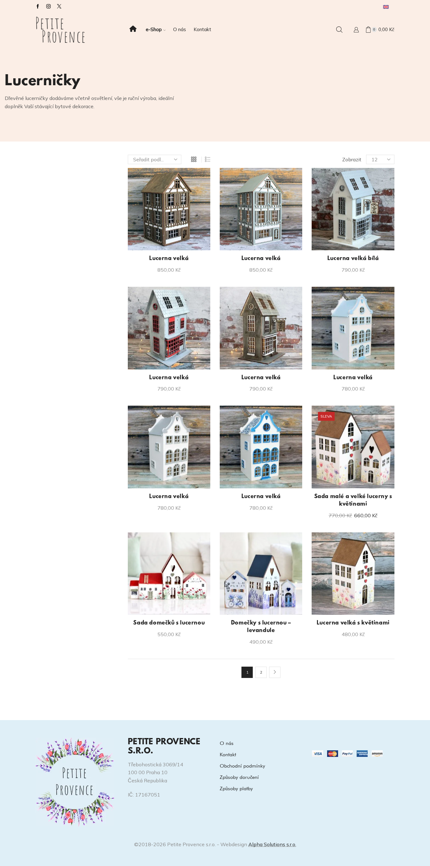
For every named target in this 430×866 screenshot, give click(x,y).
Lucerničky (324, 227)
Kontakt (202, 29)
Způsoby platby (236, 788)
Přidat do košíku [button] (172, 240)
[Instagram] (48, 6)
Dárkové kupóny (330, 185)
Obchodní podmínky (242, 766)
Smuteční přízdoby (333, 249)
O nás (179, 29)
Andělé (320, 174)
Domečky (322, 217)
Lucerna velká (169, 259)
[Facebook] (38, 6)
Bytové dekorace (331, 206)
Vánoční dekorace (332, 259)
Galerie (320, 280)
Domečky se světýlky (335, 195)
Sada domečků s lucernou (169, 623)
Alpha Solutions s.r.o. (272, 844)
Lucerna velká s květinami (353, 623)
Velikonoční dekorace (336, 270)
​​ (133, 29)
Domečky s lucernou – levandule (261, 627)
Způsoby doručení (239, 777)
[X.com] (59, 6)
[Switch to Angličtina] (386, 7)
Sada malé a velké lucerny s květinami (353, 501)
